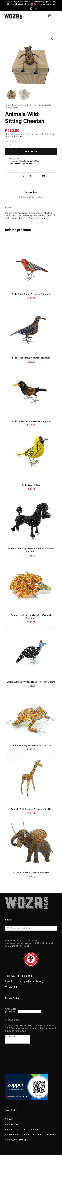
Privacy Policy (17, 1140)
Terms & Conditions (22, 1129)
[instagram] (36, 9)
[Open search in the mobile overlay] (31, 928)
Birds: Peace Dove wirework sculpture (31, 358)
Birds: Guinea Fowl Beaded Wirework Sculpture (31, 682)
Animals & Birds (33, 161)
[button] (52, 39)
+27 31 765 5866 (22, 975)
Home (8, 105)
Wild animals (27, 163)
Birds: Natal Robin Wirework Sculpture (31, 294)
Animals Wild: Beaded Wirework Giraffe (31, 809)
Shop (9, 1119)
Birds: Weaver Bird (31, 485)
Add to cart (31, 152)
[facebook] (25, 9)
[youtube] (31, 9)
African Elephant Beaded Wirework (31, 872)
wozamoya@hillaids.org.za (30, 981)
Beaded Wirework (20, 105)
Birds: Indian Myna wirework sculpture (31, 421)
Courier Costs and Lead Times (31, 1134)
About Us (12, 1124)
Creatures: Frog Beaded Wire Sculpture (31, 745)
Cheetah (17, 163)
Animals (33, 105)
